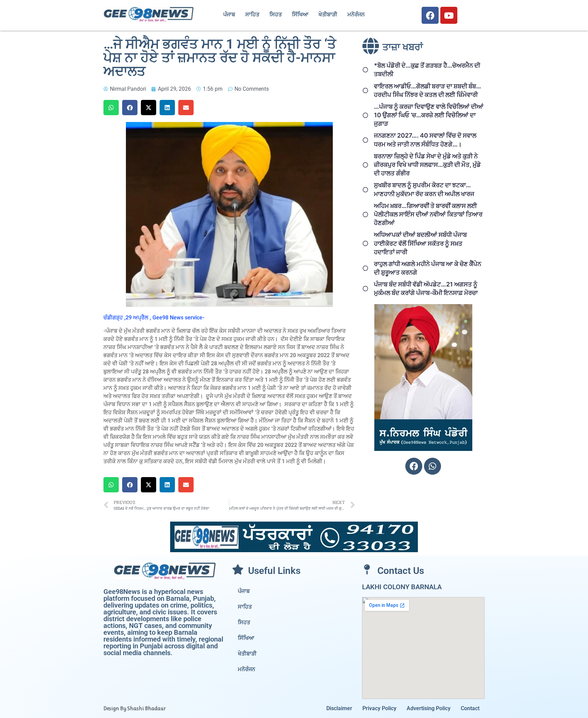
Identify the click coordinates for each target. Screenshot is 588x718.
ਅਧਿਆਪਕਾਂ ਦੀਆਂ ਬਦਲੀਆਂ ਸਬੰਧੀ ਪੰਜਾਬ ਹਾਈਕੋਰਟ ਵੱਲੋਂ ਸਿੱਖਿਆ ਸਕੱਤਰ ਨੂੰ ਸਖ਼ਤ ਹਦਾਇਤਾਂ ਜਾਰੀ (420, 243)
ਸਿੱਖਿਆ (300, 14)
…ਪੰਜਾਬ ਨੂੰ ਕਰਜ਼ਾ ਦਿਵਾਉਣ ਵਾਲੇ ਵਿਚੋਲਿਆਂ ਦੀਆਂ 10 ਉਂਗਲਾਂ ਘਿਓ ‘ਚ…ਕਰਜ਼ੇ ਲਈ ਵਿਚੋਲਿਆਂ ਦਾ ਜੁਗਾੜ (429, 115)
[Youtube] (448, 15)
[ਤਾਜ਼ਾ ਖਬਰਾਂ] (370, 45)
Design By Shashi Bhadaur (134, 708)
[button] (111, 107)
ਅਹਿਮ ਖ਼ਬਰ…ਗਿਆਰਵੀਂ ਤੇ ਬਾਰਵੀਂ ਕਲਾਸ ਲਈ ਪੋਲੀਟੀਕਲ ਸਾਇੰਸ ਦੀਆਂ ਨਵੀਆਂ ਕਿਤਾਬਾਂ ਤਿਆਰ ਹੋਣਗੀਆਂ (428, 214)
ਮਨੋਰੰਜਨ (356, 14)
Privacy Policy (379, 708)
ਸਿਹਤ (276, 14)
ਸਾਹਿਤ (252, 14)
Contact (470, 708)
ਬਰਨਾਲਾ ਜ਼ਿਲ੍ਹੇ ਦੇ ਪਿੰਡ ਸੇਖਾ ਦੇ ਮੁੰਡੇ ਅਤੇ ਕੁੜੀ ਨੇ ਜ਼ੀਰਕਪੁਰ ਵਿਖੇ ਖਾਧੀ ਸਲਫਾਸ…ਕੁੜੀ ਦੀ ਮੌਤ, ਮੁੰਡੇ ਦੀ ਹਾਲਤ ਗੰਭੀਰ (427, 165)
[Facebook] (430, 15)
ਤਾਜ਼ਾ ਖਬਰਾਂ (402, 47)
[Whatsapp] (432, 466)
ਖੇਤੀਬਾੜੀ (327, 14)
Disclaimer (339, 708)
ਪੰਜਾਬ (229, 14)
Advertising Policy (429, 708)
